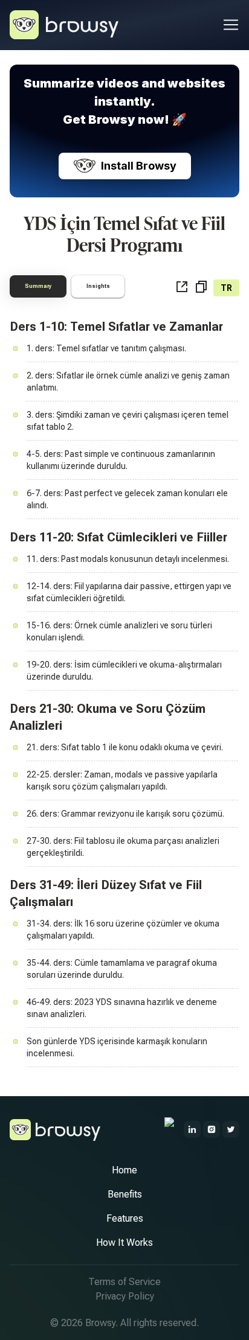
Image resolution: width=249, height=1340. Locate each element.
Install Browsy (138, 165)
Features (124, 1218)
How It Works (124, 1242)
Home (124, 1170)
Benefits (125, 1194)
